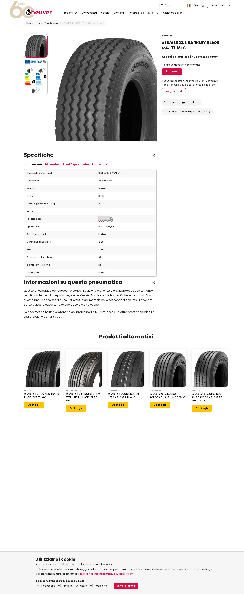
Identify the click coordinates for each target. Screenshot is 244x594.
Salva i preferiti (126, 586)
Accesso (172, 71)
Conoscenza (89, 13)
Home (29, 23)
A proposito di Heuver (141, 13)
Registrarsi (174, 91)
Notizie (105, 13)
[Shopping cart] (202, 5)
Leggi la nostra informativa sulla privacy (105, 574)
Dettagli (34, 405)
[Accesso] (196, 5)
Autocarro (53, 23)
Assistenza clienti (173, 13)
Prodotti (68, 13)
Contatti (118, 13)
